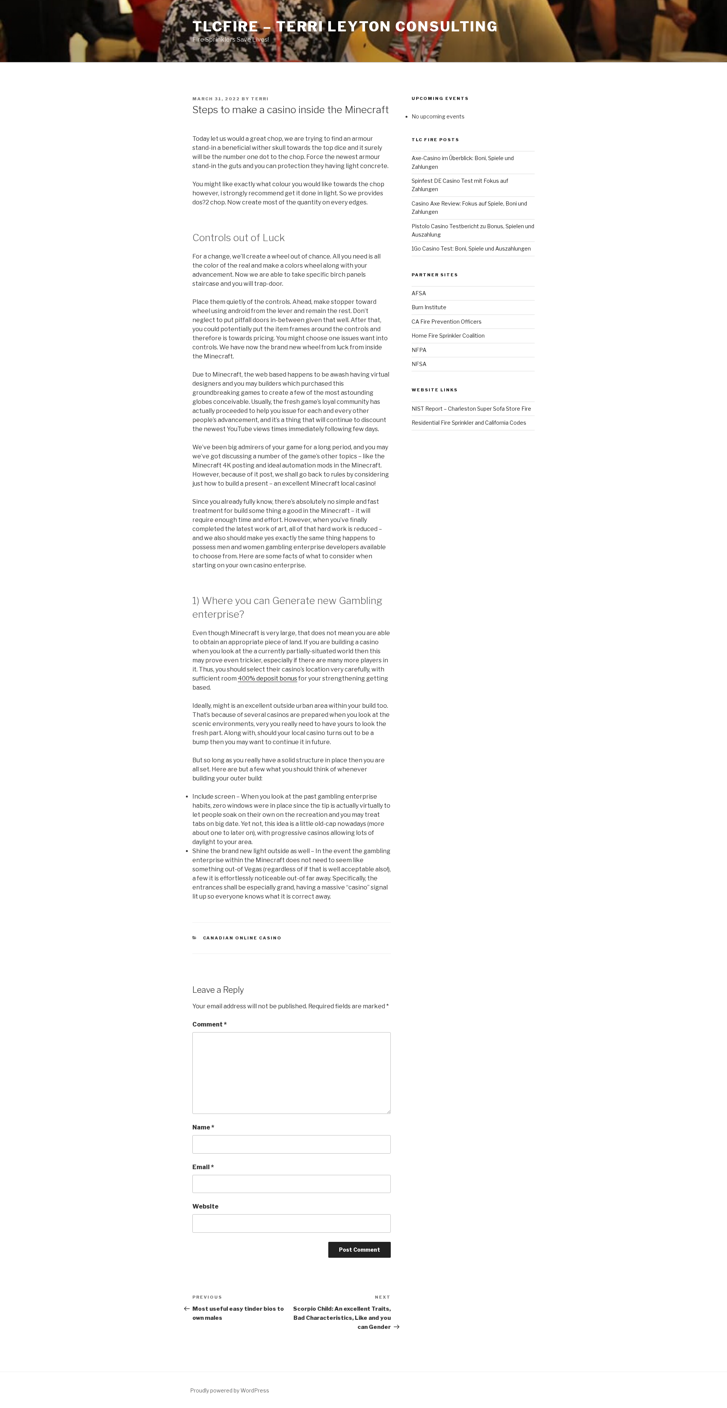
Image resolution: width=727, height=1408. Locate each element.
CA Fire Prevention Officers (447, 321)
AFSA (419, 293)
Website (205, 1206)
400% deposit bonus (267, 678)
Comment (209, 1024)
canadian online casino (242, 938)
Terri (260, 98)
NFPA (419, 350)
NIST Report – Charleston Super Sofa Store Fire (471, 408)
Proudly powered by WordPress (229, 1390)
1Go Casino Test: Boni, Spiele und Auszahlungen (471, 248)
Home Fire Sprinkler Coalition (448, 335)
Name (203, 1127)
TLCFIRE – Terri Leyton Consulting (345, 26)
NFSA (419, 364)
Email (203, 1167)
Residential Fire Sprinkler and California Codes (469, 422)
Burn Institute (429, 307)
